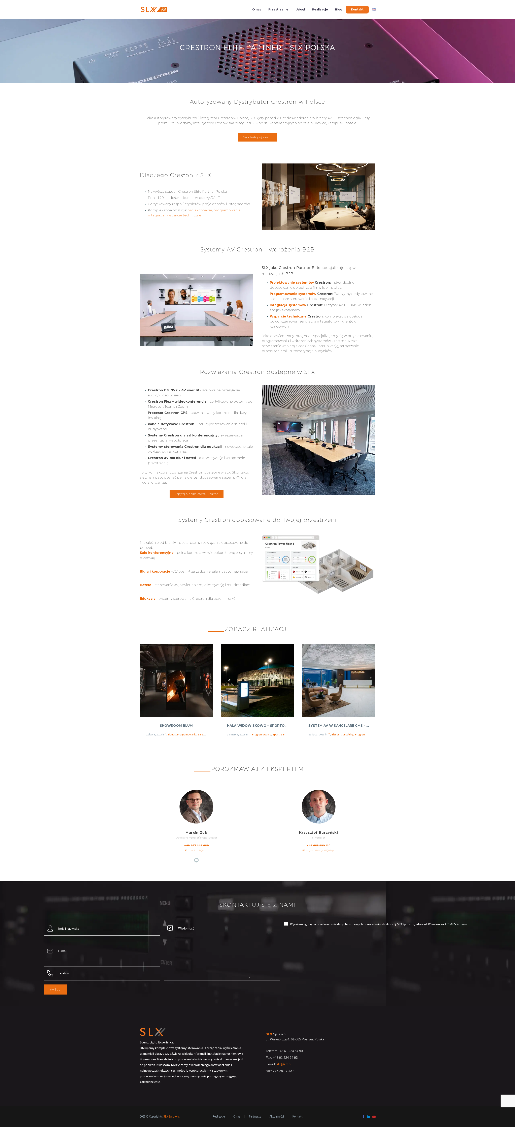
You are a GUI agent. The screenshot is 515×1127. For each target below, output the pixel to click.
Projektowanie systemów (292, 282)
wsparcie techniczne (184, 215)
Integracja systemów (288, 305)
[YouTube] (374, 1116)
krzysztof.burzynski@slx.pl (320, 850)
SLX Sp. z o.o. (171, 1116)
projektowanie (199, 210)
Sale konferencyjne (157, 553)
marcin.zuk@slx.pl (198, 850)
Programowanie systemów (293, 294)
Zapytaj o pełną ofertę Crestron (196, 493)
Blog (338, 9)
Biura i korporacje (155, 571)
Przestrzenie (278, 9)
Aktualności (277, 1116)
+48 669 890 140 (318, 845)
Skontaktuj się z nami (257, 137)
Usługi (300, 9)
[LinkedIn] (196, 860)
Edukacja (148, 599)
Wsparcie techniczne (288, 316)
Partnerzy (255, 1116)
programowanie (227, 210)
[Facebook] (363, 1116)
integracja (156, 215)
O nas (256, 9)
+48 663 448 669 (196, 845)
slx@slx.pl (284, 1064)
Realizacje (320, 9)
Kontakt (357, 9)
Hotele (145, 585)
